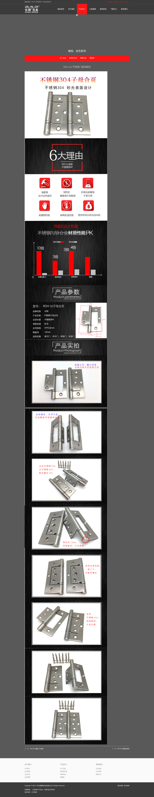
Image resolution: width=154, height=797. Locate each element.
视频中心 (98, 774)
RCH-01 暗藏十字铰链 (36, 749)
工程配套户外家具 (37, 789)
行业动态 (98, 771)
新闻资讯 (99, 764)
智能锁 (92, 58)
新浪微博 (126, 785)
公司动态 (98, 768)
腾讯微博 (120, 785)
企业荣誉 (27, 771)
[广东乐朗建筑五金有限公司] (32, 9)
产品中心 (63, 764)
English (126, 2)
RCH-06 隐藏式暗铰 (123, 749)
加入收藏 (116, 2)
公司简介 (27, 768)
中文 (121, 2)
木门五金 (63, 58)
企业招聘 (27, 777)
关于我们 (28, 764)
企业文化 (27, 774)
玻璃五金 (83, 58)
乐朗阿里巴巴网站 (49, 789)
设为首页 (109, 2)
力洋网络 (34, 792)
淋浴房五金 (73, 58)
